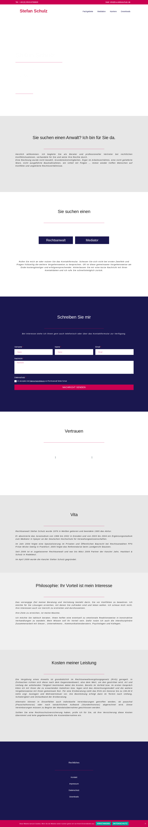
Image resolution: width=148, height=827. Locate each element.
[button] (56, 240)
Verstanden (103, 823)
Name (57, 347)
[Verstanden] (145, 823)
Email (97, 347)
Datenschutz (19, 377)
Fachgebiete (88, 11)
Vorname (18, 347)
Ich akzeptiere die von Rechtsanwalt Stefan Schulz (42, 381)
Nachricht (18, 358)
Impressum (74, 784)
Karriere (113, 11)
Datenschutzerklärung (37, 381)
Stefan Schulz (34, 11)
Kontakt (74, 777)
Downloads (125, 11)
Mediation (101, 11)
